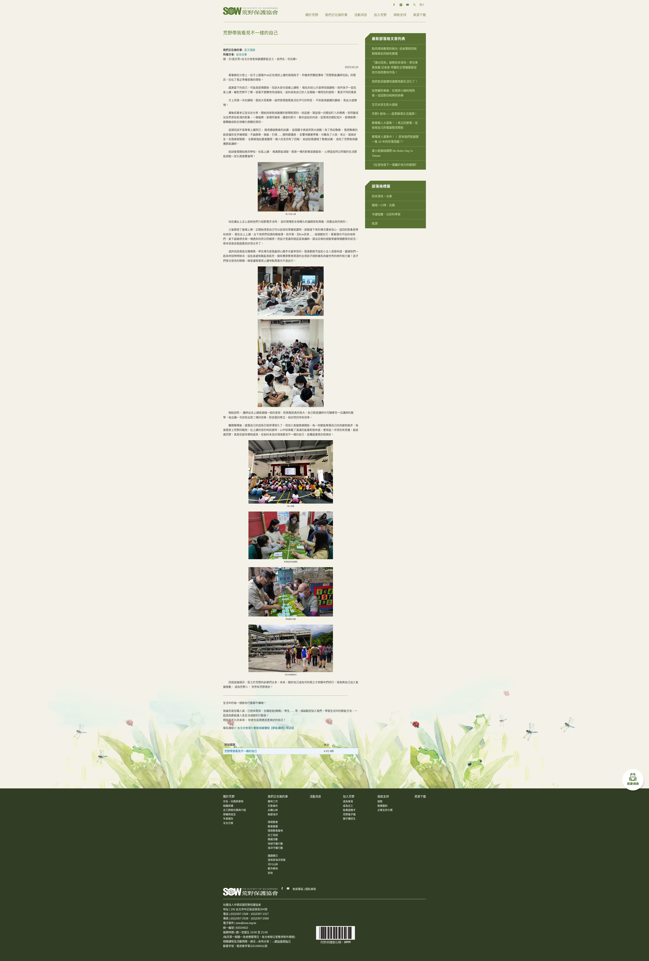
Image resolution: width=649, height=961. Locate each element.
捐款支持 (399, 15)
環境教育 (273, 822)
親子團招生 (349, 818)
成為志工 (348, 805)
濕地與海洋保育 (276, 859)
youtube (407, 4)
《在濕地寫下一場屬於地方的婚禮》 (395, 165)
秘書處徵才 (349, 810)
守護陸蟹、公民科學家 (386, 214)
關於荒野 (311, 15)
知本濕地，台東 (382, 196)
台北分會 (241, 54)
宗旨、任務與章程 (233, 801)
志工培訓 (249, 50)
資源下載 (419, 15)
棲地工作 (273, 801)
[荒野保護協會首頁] (250, 891)
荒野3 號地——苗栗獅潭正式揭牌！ (394, 113)
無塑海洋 (273, 814)
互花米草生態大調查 (385, 104)
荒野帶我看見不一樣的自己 (240, 751)
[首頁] (250, 10)
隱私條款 (310, 889)
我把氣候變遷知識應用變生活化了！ (395, 81)
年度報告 (228, 818)
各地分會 (263, 941)
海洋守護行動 (275, 847)
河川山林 (273, 864)
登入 (421, 4)
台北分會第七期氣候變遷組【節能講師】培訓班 (266, 728)
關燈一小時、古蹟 (383, 205)
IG (401, 4)
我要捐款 (634, 780)
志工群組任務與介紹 (234, 810)
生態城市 (273, 805)
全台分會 (228, 823)
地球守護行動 (275, 843)
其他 (270, 872)
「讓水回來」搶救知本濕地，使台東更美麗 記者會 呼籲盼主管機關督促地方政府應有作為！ (395, 67)
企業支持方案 (385, 810)
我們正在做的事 (336, 15)
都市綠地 (273, 868)
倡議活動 (273, 839)
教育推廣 (273, 826)
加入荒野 (380, 15)
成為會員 (348, 801)
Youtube (288, 888)
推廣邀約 (382, 805)
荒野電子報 (349, 814)
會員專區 (297, 889)
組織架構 (228, 805)
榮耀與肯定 (229, 814)
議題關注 (273, 855)
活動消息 (360, 15)
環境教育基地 (275, 830)
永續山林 (273, 810)
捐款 (379, 801)
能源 (375, 223)
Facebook (282, 888)
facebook (394, 4)
